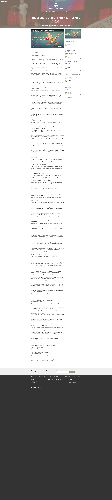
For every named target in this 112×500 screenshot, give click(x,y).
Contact (13, 1)
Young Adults (33, 382)
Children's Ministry (34, 380)
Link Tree (78, 376)
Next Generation (68, 376)
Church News (62, 11)
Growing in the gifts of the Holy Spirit (50, 25)
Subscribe (72, 372)
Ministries (32, 379)
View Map (45, 384)
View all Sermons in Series (69, 97)
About (46, 11)
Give (57, 11)
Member (16, 1)
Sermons (53, 11)
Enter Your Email (59, 370)
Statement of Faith (60, 376)
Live (66, 11)
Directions (9, 1)
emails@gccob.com (75, 382)
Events (50, 11)
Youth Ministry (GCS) (34, 381)
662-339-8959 (21, 1)
